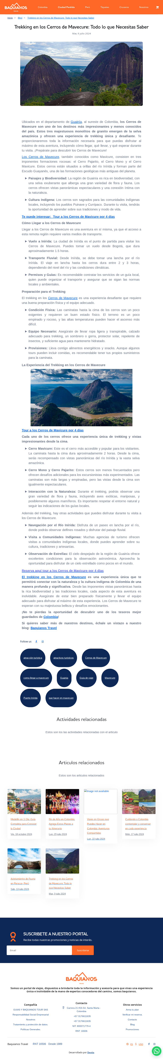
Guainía (76, 122)
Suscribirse (83, 950)
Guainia (64, 677)
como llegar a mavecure (36, 677)
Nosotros (143, 7)
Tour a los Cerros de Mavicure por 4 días (53, 430)
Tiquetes (104, 7)
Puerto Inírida (30, 698)
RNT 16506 (39, 1044)
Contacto (132, 1019)
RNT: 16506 (81, 1031)
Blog (20, 18)
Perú (87, 7)
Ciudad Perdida (66, 7)
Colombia (42, 7)
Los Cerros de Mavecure (40, 157)
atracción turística (33, 657)
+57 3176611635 (82, 1016)
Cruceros (124, 7)
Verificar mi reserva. (132, 1014)
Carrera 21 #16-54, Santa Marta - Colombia (83, 1010)
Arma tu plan (132, 1009)
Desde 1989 (55, 1044)
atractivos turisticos (63, 657)
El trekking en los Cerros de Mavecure (54, 577)
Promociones (132, 1029)
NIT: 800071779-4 (81, 1026)
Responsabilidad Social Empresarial (31, 1014)
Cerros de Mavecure (63, 298)
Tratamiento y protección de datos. (30, 1024)
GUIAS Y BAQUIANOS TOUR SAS (30, 1009)
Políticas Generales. (31, 1029)
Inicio (10, 18)
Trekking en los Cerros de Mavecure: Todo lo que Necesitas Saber (60, 18)
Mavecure (110, 677)
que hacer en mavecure (61, 698)
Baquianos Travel (44, 628)
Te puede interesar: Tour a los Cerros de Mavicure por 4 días (68, 216)
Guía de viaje (86, 677)
